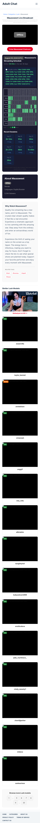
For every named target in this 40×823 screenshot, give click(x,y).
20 (24, 803)
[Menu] (37, 4)
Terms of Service (23, 817)
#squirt (24, 273)
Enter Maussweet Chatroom (20, 49)
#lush (8, 273)
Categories (11, 14)
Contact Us (6, 820)
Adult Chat (9, 3)
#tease (8, 277)
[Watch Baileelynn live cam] (20, 301)
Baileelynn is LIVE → (20, 313)
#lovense (16, 273)
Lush (17, 14)
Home (5, 14)
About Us (23, 814)
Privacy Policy (8, 817)
